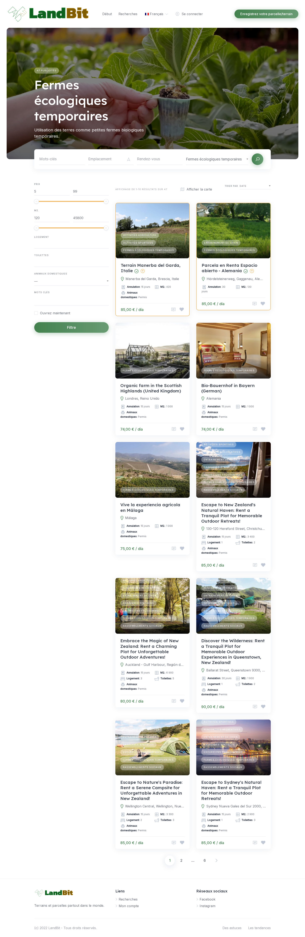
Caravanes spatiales (219, 467)
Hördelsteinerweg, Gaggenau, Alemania (236, 279)
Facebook (207, 899)
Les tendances (259, 928)
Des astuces (232, 928)
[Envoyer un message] (173, 309)
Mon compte (129, 906)
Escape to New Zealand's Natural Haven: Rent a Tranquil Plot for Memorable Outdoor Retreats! (231, 513)
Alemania (213, 398)
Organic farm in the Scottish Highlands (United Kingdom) (151, 388)
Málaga (131, 518)
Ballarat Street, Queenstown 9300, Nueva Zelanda (236, 670)
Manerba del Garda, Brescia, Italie (152, 279)
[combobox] (217, 159)
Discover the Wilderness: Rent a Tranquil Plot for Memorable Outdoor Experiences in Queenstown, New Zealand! (233, 651)
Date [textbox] (243, 185)
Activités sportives (138, 242)
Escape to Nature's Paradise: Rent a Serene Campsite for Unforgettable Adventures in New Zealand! (151, 790)
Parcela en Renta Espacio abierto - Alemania (229, 267)
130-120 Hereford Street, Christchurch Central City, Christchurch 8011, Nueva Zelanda (236, 529)
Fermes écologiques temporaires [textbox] (214, 159)
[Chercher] (257, 159)
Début (107, 14)
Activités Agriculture (139, 235)
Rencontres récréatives (222, 451)
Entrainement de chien (221, 242)
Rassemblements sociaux (223, 489)
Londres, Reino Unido (142, 398)
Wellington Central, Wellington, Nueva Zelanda (155, 806)
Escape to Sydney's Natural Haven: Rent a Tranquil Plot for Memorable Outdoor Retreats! (231, 790)
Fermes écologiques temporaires (148, 250)
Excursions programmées (223, 474)
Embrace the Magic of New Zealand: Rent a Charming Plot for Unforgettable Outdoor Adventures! (149, 649)
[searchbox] (35, 301)
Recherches (127, 14)
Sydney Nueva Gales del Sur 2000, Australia (236, 806)
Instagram (207, 906)
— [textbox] (36, 281)
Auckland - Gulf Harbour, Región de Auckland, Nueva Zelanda (155, 665)
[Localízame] (129, 159)
